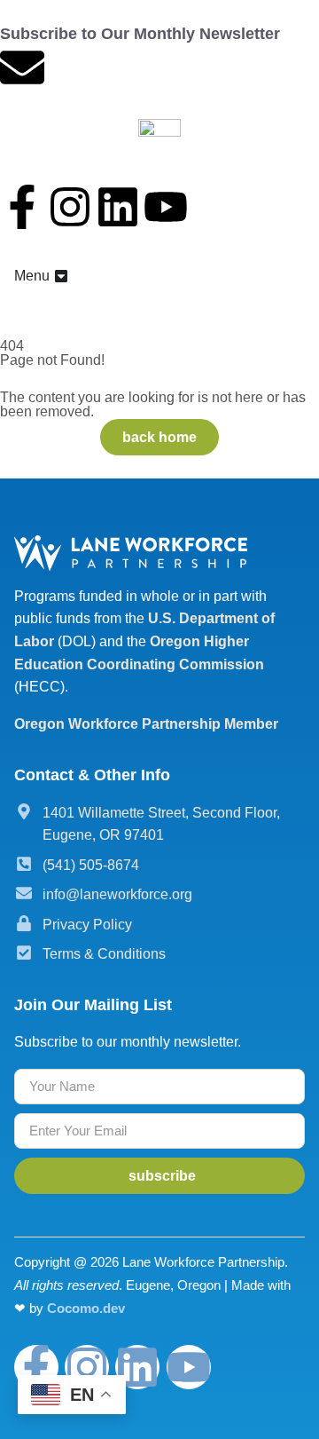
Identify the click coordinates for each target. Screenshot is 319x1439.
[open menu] (61, 276)
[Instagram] (70, 207)
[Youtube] (166, 207)
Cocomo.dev (86, 1308)
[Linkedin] (118, 207)
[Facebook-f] (22, 207)
